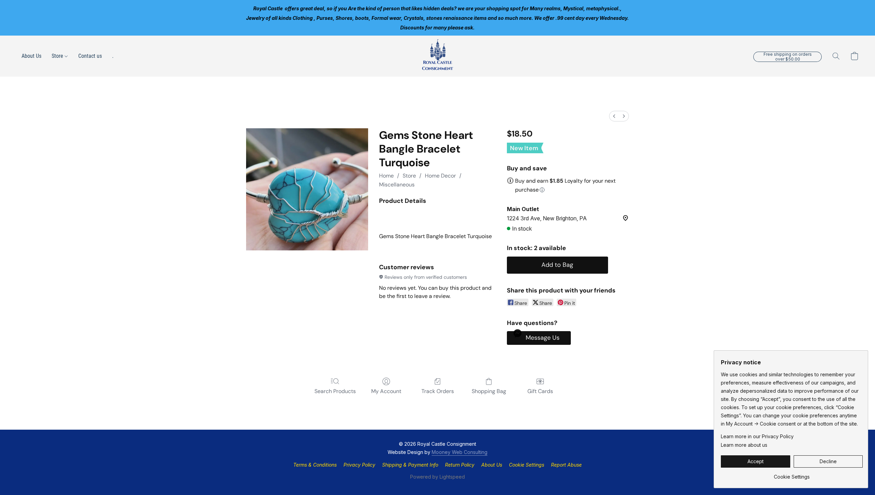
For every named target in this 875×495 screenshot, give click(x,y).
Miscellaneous (397, 184)
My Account (386, 391)
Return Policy (459, 465)
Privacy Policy (359, 465)
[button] (437, 56)
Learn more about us (744, 445)
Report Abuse (566, 465)
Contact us (90, 56)
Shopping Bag (489, 391)
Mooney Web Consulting (459, 452)
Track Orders (437, 391)
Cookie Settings (526, 465)
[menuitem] (614, 116)
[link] (792, 474)
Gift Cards (540, 391)
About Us (31, 56)
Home (386, 175)
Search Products (335, 391)
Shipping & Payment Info (410, 465)
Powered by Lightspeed (437, 477)
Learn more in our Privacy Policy (757, 436)
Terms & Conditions (315, 465)
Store (58, 56)
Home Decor (440, 175)
